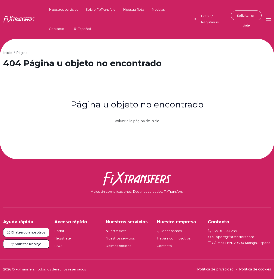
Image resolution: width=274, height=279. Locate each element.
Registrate (62, 238)
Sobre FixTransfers (100, 9)
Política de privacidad (215, 269)
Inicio (7, 53)
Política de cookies (255, 269)
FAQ (58, 246)
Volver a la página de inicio (137, 121)
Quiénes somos (169, 231)
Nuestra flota (133, 9)
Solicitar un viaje (246, 16)
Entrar (59, 231)
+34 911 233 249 (224, 231)
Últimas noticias (118, 246)
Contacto (56, 29)
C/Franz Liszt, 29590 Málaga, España (240, 243)
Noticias (158, 9)
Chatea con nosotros (27, 232)
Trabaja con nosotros (174, 238)
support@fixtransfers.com (232, 237)
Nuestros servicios (63, 9)
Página (21, 53)
